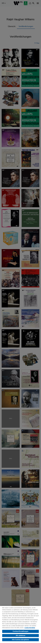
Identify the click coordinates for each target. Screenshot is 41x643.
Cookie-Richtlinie (29, 627)
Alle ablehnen (20, 635)
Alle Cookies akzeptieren (20, 639)
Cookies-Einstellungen (20, 631)
